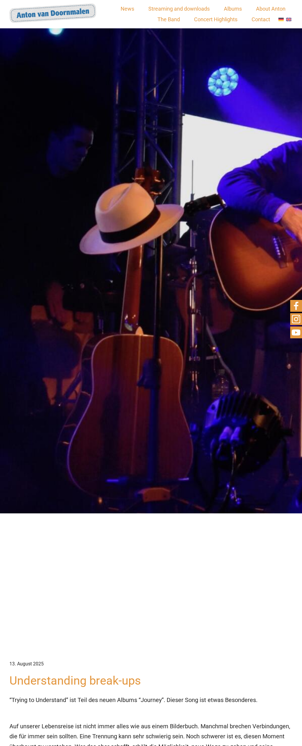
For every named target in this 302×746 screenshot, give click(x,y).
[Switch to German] (281, 19)
